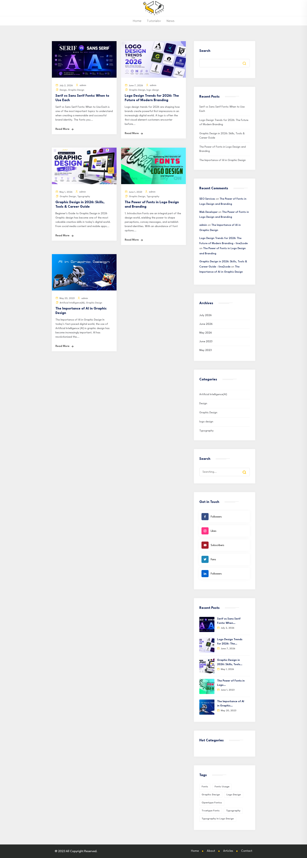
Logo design (234, 794)
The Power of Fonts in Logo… (231, 683)
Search (204, 51)
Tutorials (153, 21)
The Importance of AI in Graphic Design (222, 160)
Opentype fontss (212, 802)
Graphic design (211, 794)
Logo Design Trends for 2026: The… (229, 641)
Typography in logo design (218, 818)
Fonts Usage (222, 786)
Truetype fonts (211, 810)
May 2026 (205, 333)
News (170, 21)
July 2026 (205, 315)
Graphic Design (76, 90)
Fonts (205, 786)
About (211, 850)
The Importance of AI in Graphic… (230, 703)
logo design (153, 90)
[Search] (247, 468)
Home (137, 21)
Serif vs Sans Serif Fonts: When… (229, 621)
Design (63, 90)
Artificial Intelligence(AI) (72, 303)
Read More (62, 129)
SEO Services (207, 199)
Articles (228, 850)
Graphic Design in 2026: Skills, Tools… (229, 662)
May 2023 (205, 350)
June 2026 (205, 324)
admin (203, 225)
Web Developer (208, 212)
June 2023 (205, 341)
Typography (83, 196)
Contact (246, 850)
